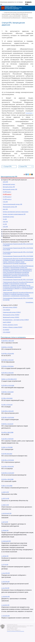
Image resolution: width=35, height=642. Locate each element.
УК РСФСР (6, 329)
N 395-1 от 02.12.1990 (6, 485)
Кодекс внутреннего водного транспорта (15, 211)
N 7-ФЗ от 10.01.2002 (6, 398)
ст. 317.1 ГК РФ (5, 498)
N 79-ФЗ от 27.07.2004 (7, 366)
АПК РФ (5, 182)
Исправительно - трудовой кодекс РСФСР (16, 319)
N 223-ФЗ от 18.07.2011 (7, 438)
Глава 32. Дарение (27, 17)
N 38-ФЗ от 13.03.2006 (7, 392)
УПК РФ (5, 226)
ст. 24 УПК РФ (5, 588)
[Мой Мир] (32, 174)
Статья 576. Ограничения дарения (25, 166)
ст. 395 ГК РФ (5, 505)
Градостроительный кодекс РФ (12, 204)
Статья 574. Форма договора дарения (9, 166)
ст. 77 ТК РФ (4, 564)
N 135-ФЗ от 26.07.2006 (7, 417)
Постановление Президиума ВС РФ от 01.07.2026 (18, 256)
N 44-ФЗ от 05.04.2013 (7, 466)
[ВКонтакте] (26, 174)
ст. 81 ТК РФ (4, 522)
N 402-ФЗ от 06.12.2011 (7, 411)
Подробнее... (30, 302)
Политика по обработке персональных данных (15, 631)
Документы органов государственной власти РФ (18, 239)
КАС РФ (5, 209)
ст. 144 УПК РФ (5, 573)
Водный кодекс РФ (9, 187)
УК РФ (5, 224)
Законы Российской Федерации (13, 231)
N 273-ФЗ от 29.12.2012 (7, 360)
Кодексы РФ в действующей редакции (15, 179)
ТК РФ (5, 219)
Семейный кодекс (8, 216)
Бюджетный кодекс (9, 184)
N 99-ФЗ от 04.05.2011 (7, 424)
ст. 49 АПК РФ (5, 605)
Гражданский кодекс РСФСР (12, 312)
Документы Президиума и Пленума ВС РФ (16, 241)
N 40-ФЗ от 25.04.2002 (7, 353)
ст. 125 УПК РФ (5, 581)
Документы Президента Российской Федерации (18, 233)
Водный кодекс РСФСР (10, 307)
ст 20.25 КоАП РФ (6, 513)
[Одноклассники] (30, 174)
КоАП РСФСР (7, 322)
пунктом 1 (29, 113)
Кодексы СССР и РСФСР (10, 305)
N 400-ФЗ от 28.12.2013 (7, 340)
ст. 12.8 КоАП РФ (6, 541)
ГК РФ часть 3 (7, 196)
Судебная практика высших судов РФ (14, 229)
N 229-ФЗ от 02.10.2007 (7, 473)
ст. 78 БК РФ (4, 530)
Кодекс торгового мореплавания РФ (14, 214)
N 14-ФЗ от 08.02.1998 (7, 432)
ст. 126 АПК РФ (5, 596)
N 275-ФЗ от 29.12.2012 (7, 372)
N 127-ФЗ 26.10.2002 (6, 453)
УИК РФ (5, 221)
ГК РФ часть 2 (7, 194)
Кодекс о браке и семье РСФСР (12, 327)
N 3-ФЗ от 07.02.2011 (6, 404)
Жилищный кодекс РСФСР (11, 314)
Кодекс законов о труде (10, 324)
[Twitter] (28, 174)
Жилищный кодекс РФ (10, 206)
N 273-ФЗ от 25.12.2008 (7, 385)
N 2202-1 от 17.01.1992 (7, 447)
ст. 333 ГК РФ (5, 492)
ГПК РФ (5, 201)
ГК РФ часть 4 (7, 199)
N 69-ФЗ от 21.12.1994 (7, 347)
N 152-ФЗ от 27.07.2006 (7, 460)
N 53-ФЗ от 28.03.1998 (7, 479)
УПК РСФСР (6, 332)
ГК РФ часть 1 (7, 192)
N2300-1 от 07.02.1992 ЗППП (9, 379)
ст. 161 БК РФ (4, 556)
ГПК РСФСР (6, 309)
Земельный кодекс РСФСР (11, 317)
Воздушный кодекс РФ (10, 189)
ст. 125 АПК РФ (5, 615)
